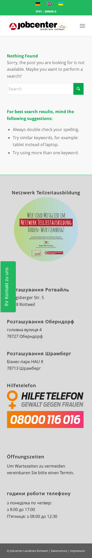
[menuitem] (71, 26)
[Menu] (82, 26)
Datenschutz (59, 551)
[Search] (71, 26)
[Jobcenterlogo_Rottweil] (38, 26)
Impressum (77, 551)
